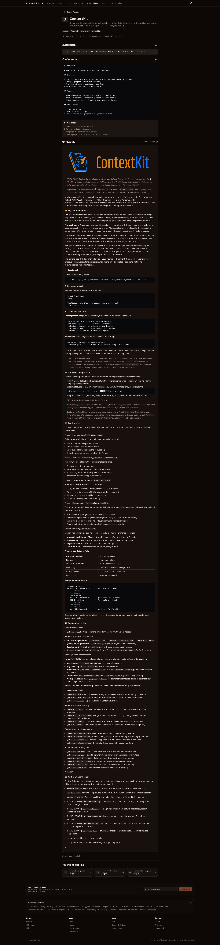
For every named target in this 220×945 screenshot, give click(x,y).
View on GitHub (149, 142)
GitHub (157, 922)
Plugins (96, 3)
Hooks (81, 3)
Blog (120, 3)
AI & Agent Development (56, 910)
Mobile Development (76, 910)
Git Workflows (60, 906)
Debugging (85, 906)
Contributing (117, 928)
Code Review (33, 906)
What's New (73, 931)
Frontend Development (165, 906)
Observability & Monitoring (96, 910)
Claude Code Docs (119, 925)
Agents (104, 3)
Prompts (61, 3)
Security (50, 906)
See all (190, 903)
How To (113, 3)
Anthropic (158, 925)
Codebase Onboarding (36, 910)
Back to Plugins (73, 12)
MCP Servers (72, 3)
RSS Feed (160, 928)
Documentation (73, 906)
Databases (125, 906)
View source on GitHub (73, 856)
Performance (96, 906)
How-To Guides (74, 928)
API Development (137, 906)
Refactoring (150, 906)
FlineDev (70, 36)
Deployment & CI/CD (111, 906)
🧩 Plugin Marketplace (103, 189)
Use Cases (51, 3)
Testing (42, 906)
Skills (89, 3)
